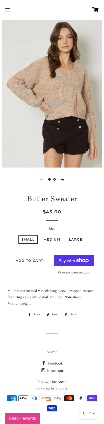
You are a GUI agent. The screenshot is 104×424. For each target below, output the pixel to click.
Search (52, 352)
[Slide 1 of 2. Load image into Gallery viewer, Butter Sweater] (49, 179)
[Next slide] (62, 179)
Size (52, 228)
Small (28, 239)
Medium (51, 239)
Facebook (55, 363)
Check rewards (22, 418)
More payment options (74, 272)
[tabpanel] (52, 93)
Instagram (54, 370)
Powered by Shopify (52, 388)
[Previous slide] (41, 179)
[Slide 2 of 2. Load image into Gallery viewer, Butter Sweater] (54, 179)
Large (76, 239)
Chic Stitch (58, 382)
